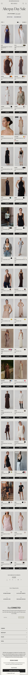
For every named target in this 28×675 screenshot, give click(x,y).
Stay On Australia (14, 667)
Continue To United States (14, 670)
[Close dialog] (1, 327)
